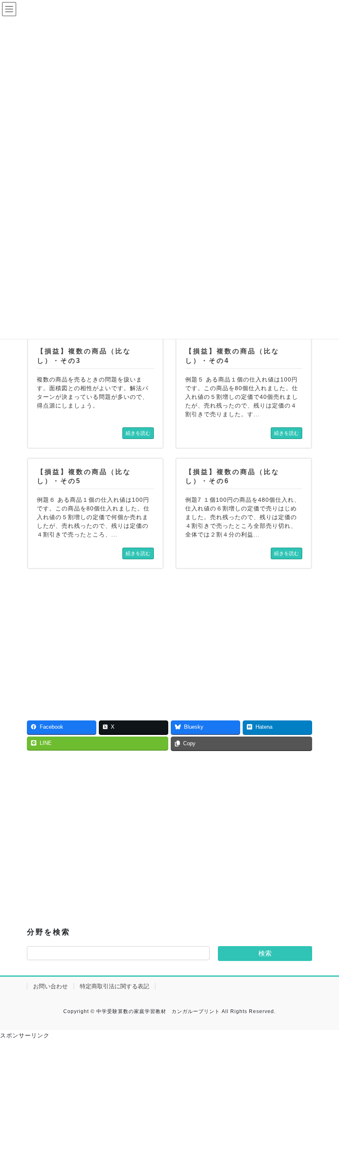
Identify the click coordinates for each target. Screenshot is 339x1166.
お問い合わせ (50, 986)
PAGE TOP (323, 1123)
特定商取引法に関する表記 (114, 986)
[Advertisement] (95, 635)
